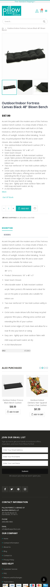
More (4, 192)
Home (3, 28)
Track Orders (9, 582)
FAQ (5, 573)
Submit (25, 471)
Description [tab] (7, 228)
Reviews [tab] (7, 234)
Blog (5, 551)
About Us (7, 547)
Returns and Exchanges (13, 577)
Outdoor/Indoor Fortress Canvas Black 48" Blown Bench (25, 105)
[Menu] (46, 11)
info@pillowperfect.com (11, 529)
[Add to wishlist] (35, 208)
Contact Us (8, 555)
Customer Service (10, 569)
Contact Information (11, 543)
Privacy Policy (9, 560)
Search (44, 21)
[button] (40, 367)
